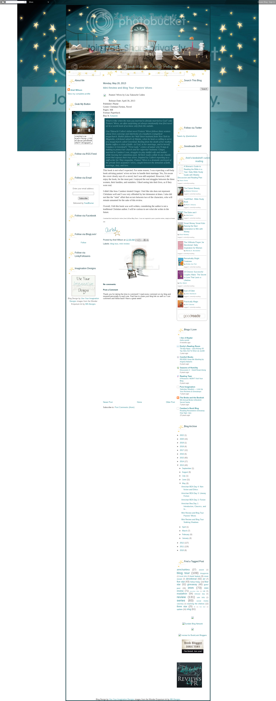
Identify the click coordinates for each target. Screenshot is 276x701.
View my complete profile (79, 94)
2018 (182, 446)
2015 (182, 458)
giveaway (192, 584)
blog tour (114, 243)
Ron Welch (183, 283)
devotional (191, 579)
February (186, 534)
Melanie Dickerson (192, 191)
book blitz (183, 576)
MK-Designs (90, 304)
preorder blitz (194, 591)
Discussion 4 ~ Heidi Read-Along (193, 370)
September (187, 468)
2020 (182, 439)
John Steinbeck (191, 293)
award (201, 570)
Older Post (170, 402)
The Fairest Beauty (192, 188)
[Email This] (136, 240)
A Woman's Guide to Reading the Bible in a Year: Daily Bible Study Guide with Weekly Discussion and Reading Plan (190, 172)
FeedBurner (89, 203)
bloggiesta (204, 573)
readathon (182, 593)
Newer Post (108, 402)
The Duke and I (190, 212)
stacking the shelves (195, 604)
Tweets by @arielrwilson (187, 136)
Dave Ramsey (184, 234)
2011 (182, 546)
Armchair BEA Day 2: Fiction (193, 500)
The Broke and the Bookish (192, 398)
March (185, 531)
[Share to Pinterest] (147, 240)
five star (181, 581)
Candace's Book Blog (189, 408)
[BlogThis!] (139, 240)
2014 (182, 461)
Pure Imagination (187, 387)
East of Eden (189, 291)
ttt (194, 607)
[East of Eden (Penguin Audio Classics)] (181, 297)
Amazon (114, 115)
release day (199, 594)
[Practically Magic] (181, 307)
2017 (182, 450)
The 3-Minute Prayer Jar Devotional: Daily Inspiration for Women (194, 245)
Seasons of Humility (189, 368)
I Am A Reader (186, 338)
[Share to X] (142, 240)
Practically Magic (191, 302)
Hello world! (184, 340)
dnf (204, 579)
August (185, 472)
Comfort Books (186, 357)
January (185, 538)
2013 (182, 465)
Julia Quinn (189, 215)
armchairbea (183, 569)
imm (191, 587)
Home (139, 402)
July (184, 476)
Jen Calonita (190, 304)
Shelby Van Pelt (191, 264)
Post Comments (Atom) (124, 407)
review (181, 597)
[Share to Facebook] (144, 240)
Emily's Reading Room (190, 346)
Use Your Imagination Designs (121, 699)
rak (204, 591)
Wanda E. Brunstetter (193, 250)
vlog (189, 609)
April (184, 527)
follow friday (195, 582)
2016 (182, 454)
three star (182, 606)
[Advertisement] (82, 325)
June (184, 480)
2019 (182, 443)
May (184, 483)
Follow (83, 242)
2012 (182, 543)
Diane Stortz (184, 180)
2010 (182, 550)
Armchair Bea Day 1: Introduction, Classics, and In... (193, 506)
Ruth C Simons (191, 204)
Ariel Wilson (76, 90)
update (179, 609)
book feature (195, 576)
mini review (124, 243)
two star (203, 607)
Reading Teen (186, 376)
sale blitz (201, 597)
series (181, 600)
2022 (182, 435)
